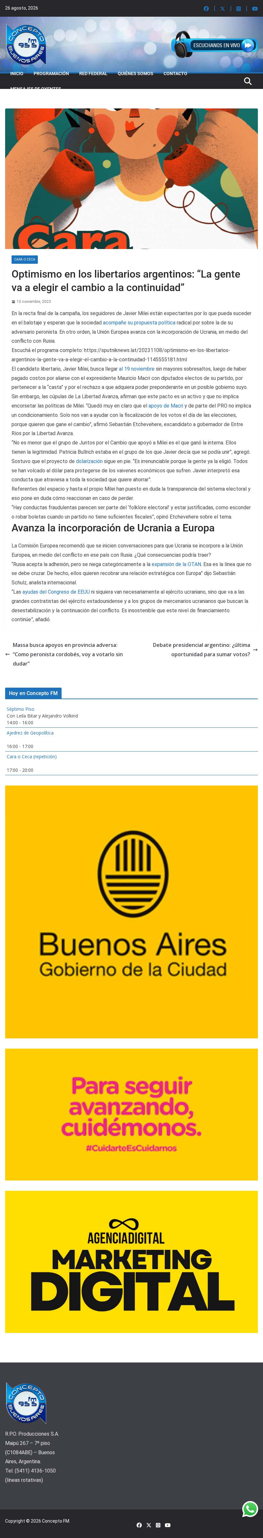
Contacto (175, 73)
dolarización (89, 461)
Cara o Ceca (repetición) (32, 756)
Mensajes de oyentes (35, 88)
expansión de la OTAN (176, 564)
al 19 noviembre (137, 369)
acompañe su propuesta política (139, 323)
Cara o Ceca (24, 259)
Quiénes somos (135, 73)
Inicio (16, 73)
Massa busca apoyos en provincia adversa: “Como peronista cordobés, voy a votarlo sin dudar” (68, 654)
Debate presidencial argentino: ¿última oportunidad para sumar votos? (201, 649)
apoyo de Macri (165, 406)
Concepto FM (55, 1521)
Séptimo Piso (20, 709)
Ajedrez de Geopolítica (30, 733)
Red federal (93, 73)
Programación (51, 73)
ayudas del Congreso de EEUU (56, 592)
